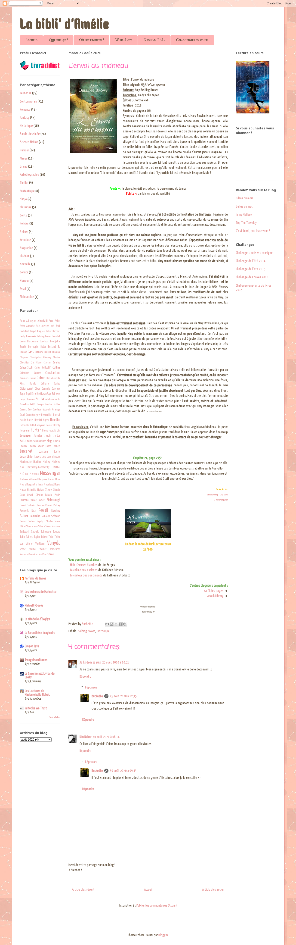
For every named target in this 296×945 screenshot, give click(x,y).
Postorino (31, 505)
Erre (33, 393)
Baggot (33, 331)
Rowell (43, 510)
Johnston (38, 436)
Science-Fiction (29, 142)
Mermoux (34, 474)
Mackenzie (26, 461)
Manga (24, 158)
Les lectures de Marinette (40, 592)
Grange (56, 409)
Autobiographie (29, 174)
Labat (48, 446)
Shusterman (31, 526)
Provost (48, 505)
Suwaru (56, 532)
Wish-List (123, 40)
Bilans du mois (244, 198)
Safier (24, 516)
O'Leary (48, 490)
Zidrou (50, 554)
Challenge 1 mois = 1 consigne (254, 253)
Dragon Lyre (32, 646)
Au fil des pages (213, 591)
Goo (29, 409)
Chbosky (47, 357)
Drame (24, 166)
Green (28, 415)
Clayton (47, 362)
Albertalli (42, 320)
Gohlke (48, 404)
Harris (30, 420)
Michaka (24, 479)
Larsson (43, 451)
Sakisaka (35, 516)
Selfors (31, 521)
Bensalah (56, 336)
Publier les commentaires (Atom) (156, 905)
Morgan (30, 484)
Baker (49, 331)
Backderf (24, 331)
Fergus (23, 399)
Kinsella (56, 441)
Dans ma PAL (154, 40)
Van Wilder (26, 544)
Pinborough (53, 500)
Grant (22, 415)
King (49, 441)
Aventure (25, 240)
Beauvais (31, 336)
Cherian (56, 357)
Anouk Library (215, 596)
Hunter (36, 430)
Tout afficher (54, 717)
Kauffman (41, 441)
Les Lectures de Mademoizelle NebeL (37, 692)
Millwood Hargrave (38, 479)
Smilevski (24, 532)
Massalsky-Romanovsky (38, 467)
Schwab (55, 516)
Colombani (25, 373)
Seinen (24, 232)
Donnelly (46, 389)
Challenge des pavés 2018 (252, 277)
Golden (57, 404)
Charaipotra (35, 357)
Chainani (56, 352)
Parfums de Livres (35, 578)
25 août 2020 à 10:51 (115, 662)
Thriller (24, 183)
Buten (43, 347)
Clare (38, 362)
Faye (49, 394)
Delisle (33, 383)
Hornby (56, 425)
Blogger (163, 935)
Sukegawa (46, 532)
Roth (33, 511)
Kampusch (32, 441)
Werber (43, 549)
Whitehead (55, 549)
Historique (103, 631)
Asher (57, 321)
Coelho (56, 362)
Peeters (41, 500)
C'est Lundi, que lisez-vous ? (253, 231)
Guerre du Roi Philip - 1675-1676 (217, 495)
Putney (56, 505)
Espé (39, 394)
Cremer (24, 378)
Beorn (22, 341)
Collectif (46, 367)
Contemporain (28, 101)
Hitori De (24, 425)
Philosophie (27, 297)
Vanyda (53, 543)
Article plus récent (83, 889)
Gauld (57, 399)
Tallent (29, 537)
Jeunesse (25, 93)
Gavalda (24, 404)
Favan (43, 394)
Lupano (56, 457)
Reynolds (24, 511)
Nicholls (31, 489)
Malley (46, 461)
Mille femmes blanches (84, 565)
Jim (58, 430)
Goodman (37, 409)
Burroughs (33, 347)
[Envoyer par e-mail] (107, 624)
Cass (31, 352)
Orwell (30, 495)
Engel (28, 394)
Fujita (39, 399)
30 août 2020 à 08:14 (106, 737)
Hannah (56, 415)
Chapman (24, 357)
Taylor (37, 537)
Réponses (91, 687)
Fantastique (27, 191)
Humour (24, 150)
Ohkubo (56, 490)
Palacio (48, 495)
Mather (56, 467)
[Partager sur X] (116, 624)
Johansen (25, 435)
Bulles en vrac (244, 206)
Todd (51, 537)
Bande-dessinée (30, 134)
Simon (48, 526)
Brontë (23, 347)
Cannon (23, 352)
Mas (22, 467)
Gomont (23, 409)
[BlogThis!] (111, 624)
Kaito (23, 441)
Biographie (26, 248)
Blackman (32, 341)
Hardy (23, 420)
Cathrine (39, 352)
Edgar (22, 394)
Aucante (30, 326)
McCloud (24, 474)
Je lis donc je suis (90, 662)
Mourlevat (49, 484)
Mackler (37, 462)
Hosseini (25, 430)
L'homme (23, 446)
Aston (22, 326)
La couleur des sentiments (86, 575)
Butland (52, 347)
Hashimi (38, 420)
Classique (25, 207)
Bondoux (44, 341)
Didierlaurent (26, 389)
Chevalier (24, 362)
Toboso (44, 537)
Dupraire (56, 389)
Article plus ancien (213, 889)
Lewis (37, 456)
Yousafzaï (38, 554)
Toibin (57, 537)
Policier (24, 223)
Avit (52, 326)
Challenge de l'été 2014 (250, 261)
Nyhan (40, 490)
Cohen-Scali (26, 367)
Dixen (37, 389)
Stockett (35, 532)
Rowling (55, 510)
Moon (57, 479)
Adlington (31, 321)
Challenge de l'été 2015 (250, 269)
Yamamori (24, 554)
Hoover (49, 425)
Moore (23, 484)
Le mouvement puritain (221, 500)
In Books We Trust (36, 708)
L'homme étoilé (36, 446)
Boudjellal (55, 341)
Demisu (57, 383)
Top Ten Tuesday (246, 223)
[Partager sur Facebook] (120, 624)
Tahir (22, 536)
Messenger (50, 473)
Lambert (56, 446)
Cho (32, 362)
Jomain (48, 436)
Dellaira (45, 383)
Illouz (45, 430)
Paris (57, 495)
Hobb (32, 425)
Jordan (57, 436)
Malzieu (56, 461)
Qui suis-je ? (58, 40)
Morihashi (38, 484)
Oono (22, 495)
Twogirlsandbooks (36, 660)
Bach (58, 326)
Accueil (31, 40)
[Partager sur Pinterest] (124, 624)
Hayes (46, 420)
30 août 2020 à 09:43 (123, 771)
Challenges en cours (192, 40)
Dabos (41, 378)
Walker (32, 549)
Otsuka (39, 495)
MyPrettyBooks (34, 605)
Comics (24, 272)
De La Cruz (51, 378)
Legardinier (27, 456)
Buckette (97, 696)
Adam (22, 321)
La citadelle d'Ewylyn (37, 619)
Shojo (23, 199)
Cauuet (47, 352)
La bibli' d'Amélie (64, 25)
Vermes (23, 549)
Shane (57, 521)
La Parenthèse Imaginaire (40, 633)
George (40, 404)
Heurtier (55, 420)
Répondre (85, 676)
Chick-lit (24, 256)
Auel (38, 326)
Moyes (57, 484)
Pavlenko (24, 500)
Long (44, 457)
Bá (59, 347)
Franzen (30, 399)
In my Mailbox (244, 214)
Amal (51, 321)
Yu (44, 554)
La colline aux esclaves (84, 570)
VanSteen (39, 544)
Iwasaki (52, 430)
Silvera (41, 526)
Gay (32, 404)
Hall (50, 415)
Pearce (33, 500)
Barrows (56, 331)
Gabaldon (49, 399)
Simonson (56, 526)
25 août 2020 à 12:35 (123, 696)
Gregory (36, 415)
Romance (25, 109)
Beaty (22, 336)
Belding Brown (86, 631)
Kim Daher (85, 737)
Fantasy (24, 117)
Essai (23, 289)
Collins (56, 367)
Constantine (52, 373)
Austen (45, 326)
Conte (23, 215)
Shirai (23, 526)
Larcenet (26, 451)
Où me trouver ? (91, 40)
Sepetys (40, 521)
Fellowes (56, 394)
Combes (37, 373)
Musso (23, 490)
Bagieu (41, 331)
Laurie (57, 452)
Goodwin (47, 409)
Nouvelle (25, 264)
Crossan (32, 378)
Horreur (24, 280)
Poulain (40, 505)
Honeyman (40, 425)
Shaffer (49, 521)
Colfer (37, 367)
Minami (51, 479)
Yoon (31, 554)
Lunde (50, 457)
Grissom (44, 415)
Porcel (23, 505)
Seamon (23, 521)
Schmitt (46, 516)
